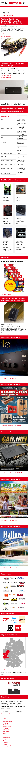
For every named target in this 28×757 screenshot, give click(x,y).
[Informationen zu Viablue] (6, 608)
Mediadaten (6, 737)
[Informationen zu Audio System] (13, 579)
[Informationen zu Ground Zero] (6, 591)
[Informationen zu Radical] (6, 604)
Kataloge (5, 728)
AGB (4, 739)
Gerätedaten (6, 725)
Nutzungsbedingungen (9, 746)
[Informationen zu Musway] (6, 599)
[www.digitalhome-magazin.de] (6, 622)
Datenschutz (6, 741)
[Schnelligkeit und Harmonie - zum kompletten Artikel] (14, 48)
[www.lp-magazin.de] (10, 631)
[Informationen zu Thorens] (22, 603)
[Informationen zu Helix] (14, 591)
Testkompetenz (7, 721)
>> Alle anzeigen (6, 36)
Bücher (5, 720)
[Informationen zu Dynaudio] (14, 582)
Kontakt (5, 744)
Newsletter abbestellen (8, 714)
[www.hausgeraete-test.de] (14, 622)
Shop (4, 718)
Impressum (6, 736)
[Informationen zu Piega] (22, 599)
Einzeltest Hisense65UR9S (18, 198)
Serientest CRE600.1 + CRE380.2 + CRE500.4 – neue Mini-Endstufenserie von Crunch (6, 246)
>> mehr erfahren (6, 294)
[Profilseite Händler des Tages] (14, 687)
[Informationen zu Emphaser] (22, 583)
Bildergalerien (7, 726)
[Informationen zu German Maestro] (20, 586)
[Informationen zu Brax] (6, 583)
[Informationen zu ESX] (6, 587)
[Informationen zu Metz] (20, 595)
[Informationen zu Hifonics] (22, 591)
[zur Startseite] (15, 3)
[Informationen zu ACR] (6, 579)
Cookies (5, 742)
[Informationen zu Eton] (12, 586)
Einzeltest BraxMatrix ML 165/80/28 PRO (6, 221)
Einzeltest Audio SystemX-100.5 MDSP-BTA (20, 221)
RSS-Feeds (6, 730)
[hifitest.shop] (18, 631)
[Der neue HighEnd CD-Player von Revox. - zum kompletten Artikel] (14, 90)
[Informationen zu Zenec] (21, 607)
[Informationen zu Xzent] (13, 607)
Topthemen (6, 731)
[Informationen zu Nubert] (14, 599)
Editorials (5, 733)
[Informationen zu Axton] (20, 578)
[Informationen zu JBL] (6, 595)
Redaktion (6, 723)
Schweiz (6, 670)
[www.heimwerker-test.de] (22, 622)
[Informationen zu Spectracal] (14, 603)
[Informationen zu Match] (12, 594)
